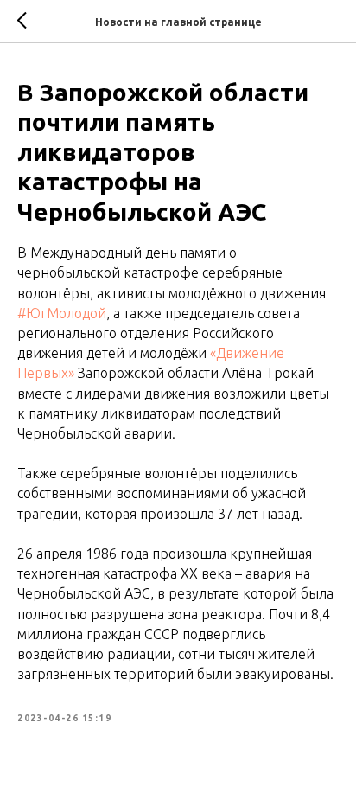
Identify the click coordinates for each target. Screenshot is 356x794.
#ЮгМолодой (61, 313)
